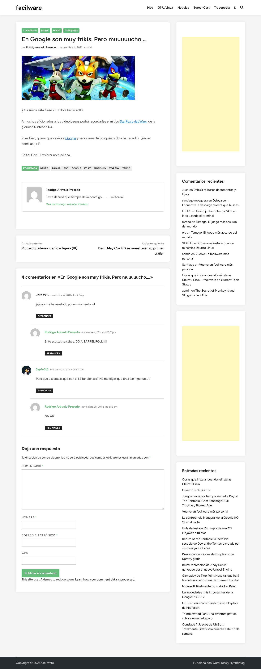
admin (186, 254)
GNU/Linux (165, 7)
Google (70, 138)
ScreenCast (201, 7)
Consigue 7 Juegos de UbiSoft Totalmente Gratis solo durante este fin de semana (210, 629)
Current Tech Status (196, 490)
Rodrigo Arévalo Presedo (41, 47)
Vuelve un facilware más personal (205, 511)
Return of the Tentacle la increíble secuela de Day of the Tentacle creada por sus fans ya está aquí (210, 543)
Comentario (33, 466)
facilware (29, 7)
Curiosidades (30, 30)
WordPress (219, 663)
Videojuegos (71, 30)
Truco (126, 168)
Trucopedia (222, 7)
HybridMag (237, 663)
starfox (114, 168)
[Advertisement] (210, 94)
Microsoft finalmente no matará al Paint (209, 586)
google (45, 30)
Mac (150, 7)
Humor (56, 30)
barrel (44, 168)
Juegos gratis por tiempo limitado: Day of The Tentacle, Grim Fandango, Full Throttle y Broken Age (210, 500)
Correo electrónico (40, 535)
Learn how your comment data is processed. (105, 579)
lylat (87, 168)
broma (56, 168)
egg (66, 168)
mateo (186, 222)
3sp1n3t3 (42, 369)
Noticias (183, 7)
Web (25, 553)
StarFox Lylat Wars (133, 121)
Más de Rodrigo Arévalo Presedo (67, 204)
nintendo (100, 168)
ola (184, 232)
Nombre (29, 517)
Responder (44, 316)
